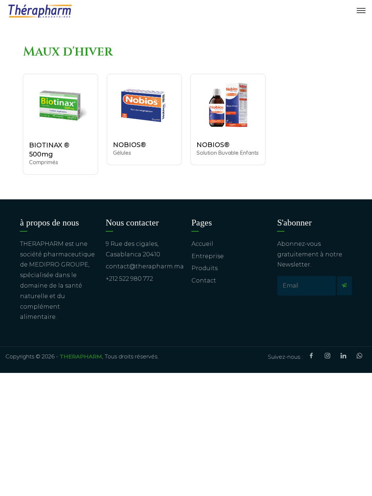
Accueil (202, 243)
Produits (204, 268)
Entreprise (207, 256)
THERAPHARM (81, 356)
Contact (203, 280)
